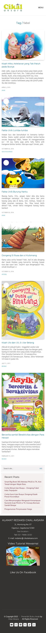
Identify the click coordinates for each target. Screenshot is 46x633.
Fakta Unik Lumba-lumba (15, 130)
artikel (4, 274)
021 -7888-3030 (25, 535)
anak (3, 90)
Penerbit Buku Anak (30, 617)
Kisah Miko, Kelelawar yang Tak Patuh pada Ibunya (21, 65)
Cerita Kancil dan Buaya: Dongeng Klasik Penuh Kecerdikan (20, 495)
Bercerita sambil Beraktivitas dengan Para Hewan (23, 436)
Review (4, 366)
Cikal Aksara (13, 619)
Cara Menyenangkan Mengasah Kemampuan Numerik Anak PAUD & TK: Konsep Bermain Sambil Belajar (22, 503)
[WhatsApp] (34, 624)
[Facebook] (20, 624)
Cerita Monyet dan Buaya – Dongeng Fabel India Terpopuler (21, 489)
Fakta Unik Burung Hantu (15, 192)
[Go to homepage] (13, 7)
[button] (41, 7)
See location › (23, 531)
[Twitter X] (25, 624)
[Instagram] (16, 624)
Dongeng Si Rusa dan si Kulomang (19, 255)
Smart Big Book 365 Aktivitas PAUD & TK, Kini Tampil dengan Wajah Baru (22, 483)
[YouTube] (11, 624)
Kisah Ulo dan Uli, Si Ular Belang (18, 342)
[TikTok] (29, 624)
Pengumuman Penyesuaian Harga (18, 509)
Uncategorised (7, 151)
